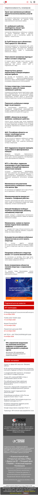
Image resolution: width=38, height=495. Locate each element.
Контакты (6, 428)
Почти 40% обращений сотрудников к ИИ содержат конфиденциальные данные (17, 387)
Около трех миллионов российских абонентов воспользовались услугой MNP (18, 13)
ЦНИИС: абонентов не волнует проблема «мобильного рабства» (17, 118)
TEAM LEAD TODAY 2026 (12, 318)
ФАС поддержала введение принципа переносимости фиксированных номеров (19, 149)
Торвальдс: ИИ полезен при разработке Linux (19, 411)
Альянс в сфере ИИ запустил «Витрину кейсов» (17, 365)
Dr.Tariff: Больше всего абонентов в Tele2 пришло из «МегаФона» (18, 42)
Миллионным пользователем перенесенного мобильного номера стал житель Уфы (18, 185)
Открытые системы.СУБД (19, 459)
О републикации (15, 428)
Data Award (10, 468)
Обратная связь (19, 427)
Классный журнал (23, 463)
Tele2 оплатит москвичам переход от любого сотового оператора (19, 58)
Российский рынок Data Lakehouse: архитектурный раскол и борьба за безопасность (15, 382)
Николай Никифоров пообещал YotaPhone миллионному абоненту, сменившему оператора (18, 210)
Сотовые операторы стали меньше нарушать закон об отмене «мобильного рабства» (18, 88)
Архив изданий (29, 428)
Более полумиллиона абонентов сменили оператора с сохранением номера (18, 267)
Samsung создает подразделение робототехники (15, 391)
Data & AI (11, 472)
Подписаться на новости (15, 303)
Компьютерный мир (19, 456)
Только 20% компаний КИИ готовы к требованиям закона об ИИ (16, 377)
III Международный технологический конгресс (19, 312)
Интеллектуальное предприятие (18, 474)
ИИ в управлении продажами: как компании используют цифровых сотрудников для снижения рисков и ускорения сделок (17, 346)
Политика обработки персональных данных (18, 430)
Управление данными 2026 (13, 329)
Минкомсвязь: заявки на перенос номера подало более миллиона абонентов (17, 224)
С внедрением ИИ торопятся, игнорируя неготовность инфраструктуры (17, 373)
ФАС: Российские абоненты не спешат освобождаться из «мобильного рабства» (16, 134)
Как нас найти (29, 427)
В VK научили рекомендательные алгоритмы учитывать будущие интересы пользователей (19, 369)
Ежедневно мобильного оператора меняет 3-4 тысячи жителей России (18, 253)
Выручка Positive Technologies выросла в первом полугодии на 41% (17, 400)
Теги (22, 428)
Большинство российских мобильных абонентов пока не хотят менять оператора (19, 239)
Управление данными (23, 468)
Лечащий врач (26, 461)
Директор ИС (12, 461)
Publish (11, 463)
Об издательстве (9, 427)
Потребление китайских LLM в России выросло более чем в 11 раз (16, 396)
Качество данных (22, 472)
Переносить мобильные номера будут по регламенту (17, 104)
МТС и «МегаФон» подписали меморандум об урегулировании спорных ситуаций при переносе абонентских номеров (17, 166)
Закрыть (26, 493)
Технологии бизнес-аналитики (18, 470)
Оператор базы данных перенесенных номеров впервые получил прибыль (17, 72)
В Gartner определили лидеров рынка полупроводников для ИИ (16, 404)
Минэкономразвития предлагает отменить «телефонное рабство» (17, 197)
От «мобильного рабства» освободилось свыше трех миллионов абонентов (15, 28)
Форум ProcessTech (10, 323)
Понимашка (19, 466)
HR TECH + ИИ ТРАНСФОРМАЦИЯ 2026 (17, 334)
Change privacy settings (18, 432)
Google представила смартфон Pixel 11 (17, 408)
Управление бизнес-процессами (18, 476)
